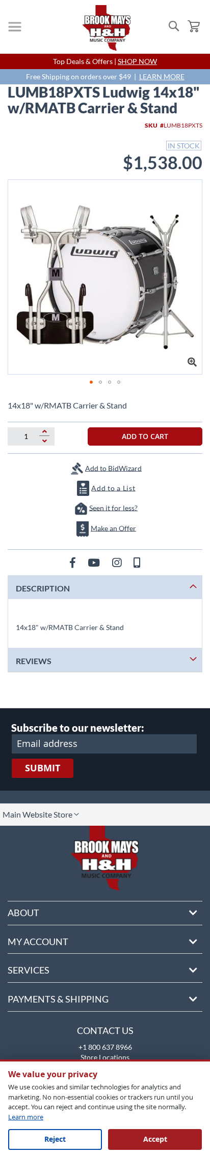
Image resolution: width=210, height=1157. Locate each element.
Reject (55, 1139)
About (23, 912)
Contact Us (105, 1030)
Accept (155, 1139)
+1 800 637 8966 (105, 1047)
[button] (91, 382)
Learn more (25, 1116)
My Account (38, 941)
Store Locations (105, 1057)
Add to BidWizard (113, 467)
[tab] (105, 587)
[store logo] (106, 28)
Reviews (33, 661)
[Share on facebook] (73, 562)
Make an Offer (113, 527)
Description (43, 588)
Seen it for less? (113, 507)
